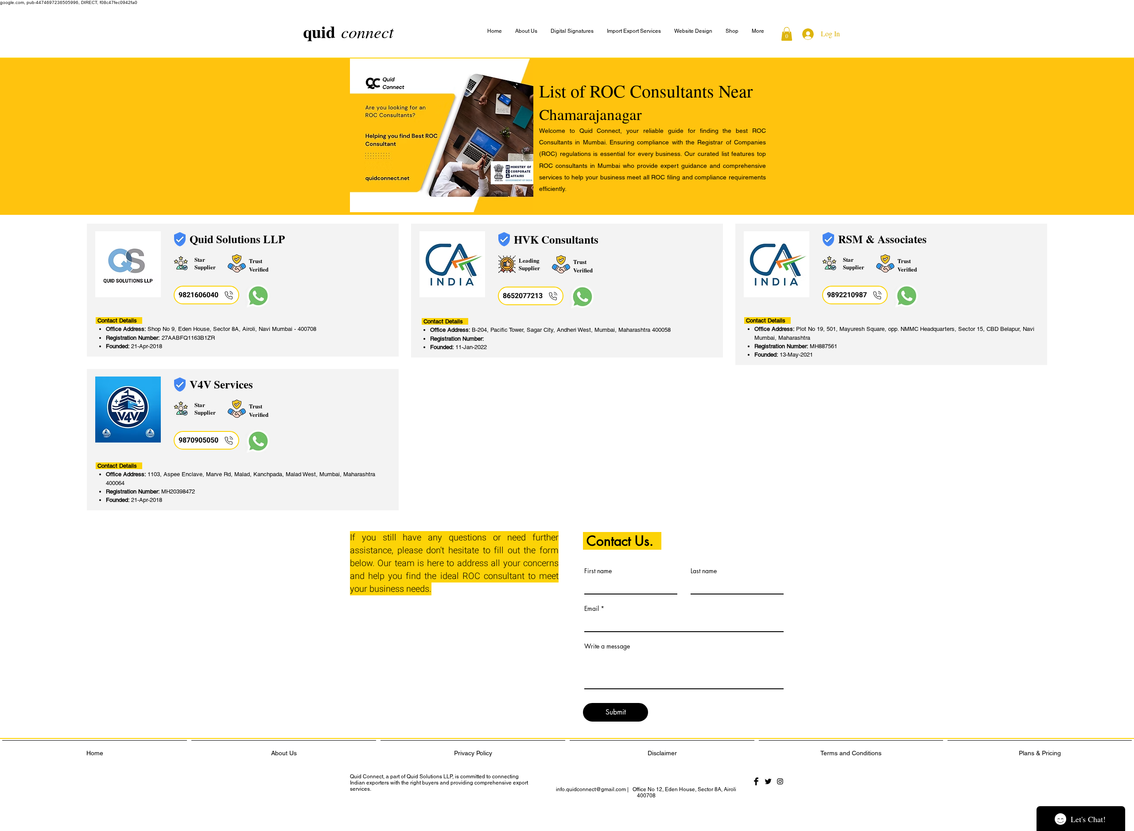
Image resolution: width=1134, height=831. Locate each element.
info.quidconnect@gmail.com (591, 789)
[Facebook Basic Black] (756, 781)
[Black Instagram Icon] (780, 781)
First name (598, 571)
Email (591, 609)
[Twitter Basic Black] (768, 781)
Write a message (607, 646)
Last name (704, 571)
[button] (758, 31)
